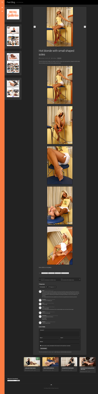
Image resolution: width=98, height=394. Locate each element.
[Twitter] (2, 11)
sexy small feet (58, 273)
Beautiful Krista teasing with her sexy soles (87, 369)
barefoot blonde (45, 273)
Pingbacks (52, 286)
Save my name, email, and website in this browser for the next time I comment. (55, 345)
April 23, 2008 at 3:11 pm (49, 290)
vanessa (59, 58)
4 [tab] (60, 47)
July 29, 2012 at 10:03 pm (51, 299)
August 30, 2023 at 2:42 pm (50, 321)
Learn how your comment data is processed (62, 351)
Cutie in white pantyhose (48, 368)
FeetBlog (54, 58)
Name (41, 337)
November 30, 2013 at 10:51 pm (53, 315)
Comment (42, 330)
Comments (43, 286)
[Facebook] (2, 7)
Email (62, 337)
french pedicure (51, 273)
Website (41, 341)
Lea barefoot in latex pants (68, 368)
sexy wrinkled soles (65, 273)
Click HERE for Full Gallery (45, 267)
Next (85, 27)
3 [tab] (59, 47)
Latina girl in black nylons (30, 368)
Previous (35, 27)
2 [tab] (58, 47)
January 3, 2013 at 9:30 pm (49, 303)
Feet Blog (11, 2)
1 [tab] (57, 47)
